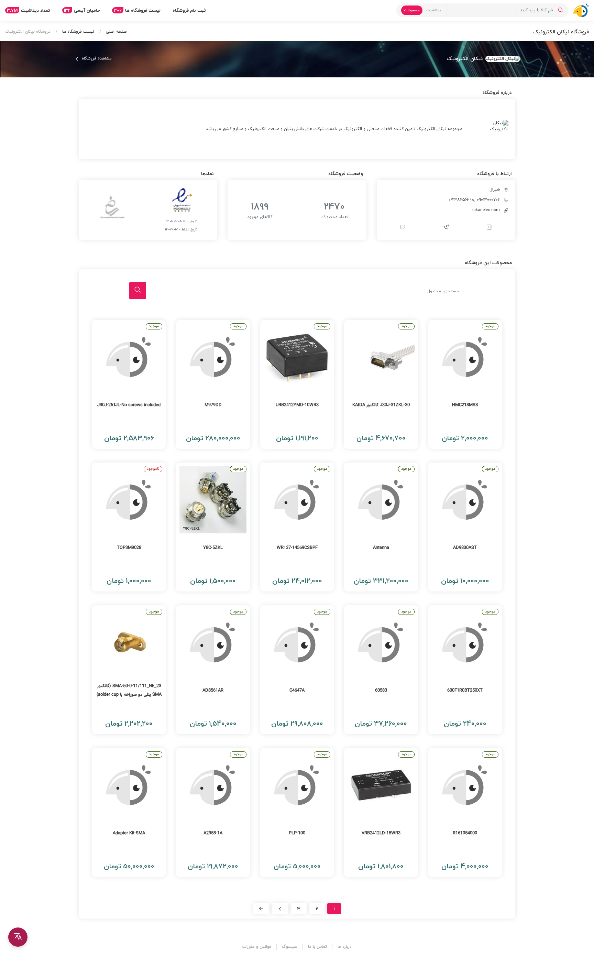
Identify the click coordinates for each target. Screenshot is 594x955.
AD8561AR (212, 690)
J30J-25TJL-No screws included (129, 405)
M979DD (213, 405)
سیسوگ (289, 946)
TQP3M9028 (129, 547)
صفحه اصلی (115, 31)
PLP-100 (297, 833)
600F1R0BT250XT (465, 690)
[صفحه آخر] (261, 908)
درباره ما (345, 946)
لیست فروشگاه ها (137, 10)
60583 (381, 690)
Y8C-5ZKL (213, 547)
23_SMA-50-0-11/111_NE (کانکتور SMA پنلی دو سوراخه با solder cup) (129, 690)
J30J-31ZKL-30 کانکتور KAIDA (381, 405)
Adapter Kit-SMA (129, 833)
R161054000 (465, 833)
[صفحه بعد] (280, 908)
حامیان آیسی (82, 10)
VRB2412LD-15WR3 (381, 833)
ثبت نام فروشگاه (189, 10)
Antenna (381, 547)
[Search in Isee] (561, 10)
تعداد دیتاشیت (28, 10)
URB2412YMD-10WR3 (297, 405)
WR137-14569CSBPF (297, 547)
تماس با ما (317, 946)
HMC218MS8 (465, 405)
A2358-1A (213, 833)
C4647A (297, 690)
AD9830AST (465, 547)
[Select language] (18, 937)
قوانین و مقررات (256, 946)
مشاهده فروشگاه (96, 58)
